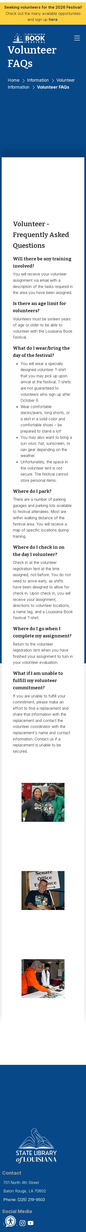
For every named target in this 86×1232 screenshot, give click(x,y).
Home (13, 80)
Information (38, 80)
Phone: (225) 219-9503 (24, 1199)
